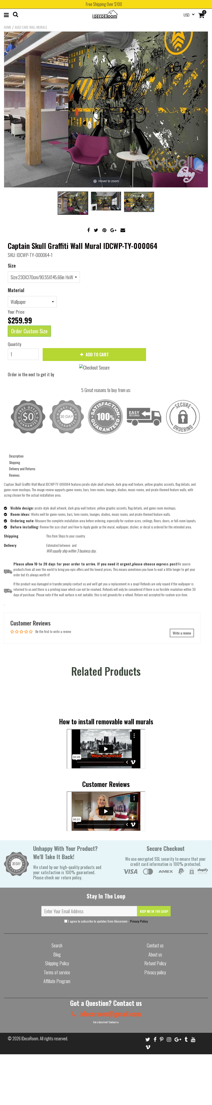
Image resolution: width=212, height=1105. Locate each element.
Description (16, 456)
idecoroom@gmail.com (110, 1013)
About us (155, 954)
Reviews (14, 475)
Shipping (14, 462)
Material (16, 290)
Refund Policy (155, 963)
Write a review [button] (182, 633)
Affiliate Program (56, 981)
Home (7, 27)
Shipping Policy (57, 963)
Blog (57, 954)
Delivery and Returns (22, 468)
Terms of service (57, 972)
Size (12, 265)
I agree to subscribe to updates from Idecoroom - (107, 921)
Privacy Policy (139, 921)
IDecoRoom (29, 1038)
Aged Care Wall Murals (31, 27)
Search (56, 945)
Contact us (155, 945)
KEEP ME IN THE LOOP (154, 911)
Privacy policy (155, 972)
